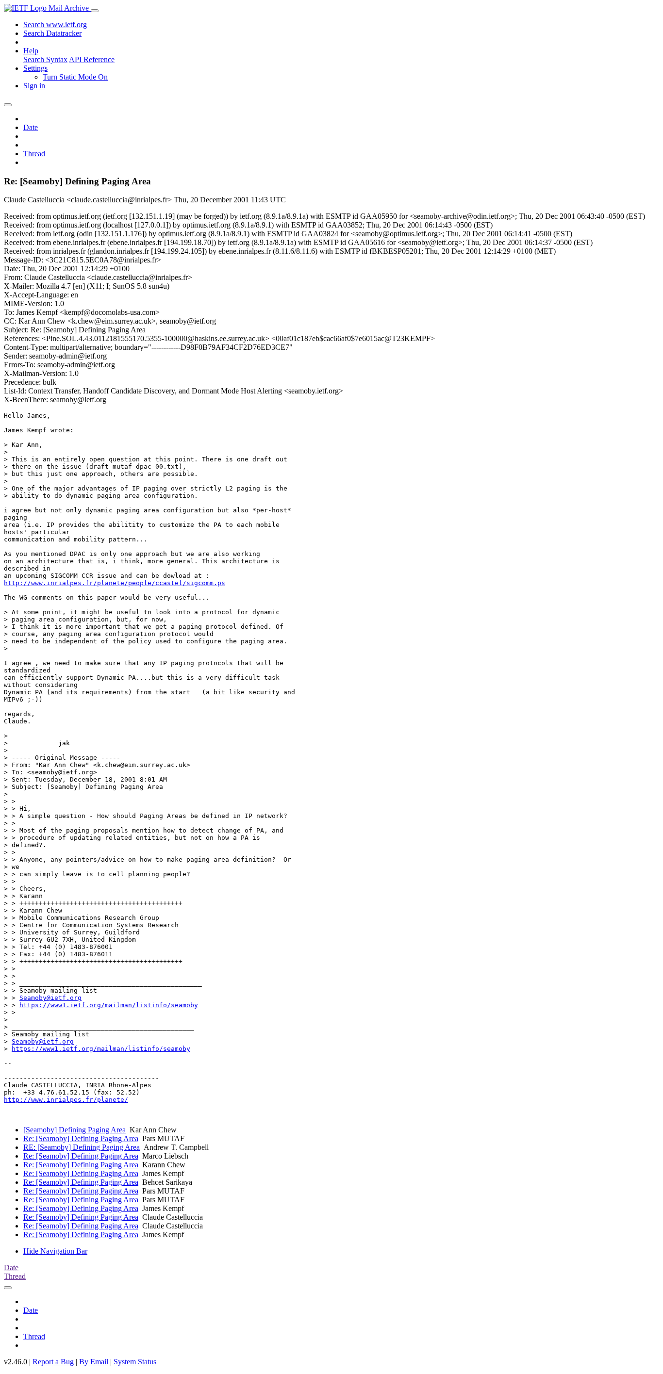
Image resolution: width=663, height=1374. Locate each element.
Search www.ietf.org (55, 24)
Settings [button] (35, 68)
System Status (135, 1362)
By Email (93, 1362)
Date (30, 127)
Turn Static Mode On (75, 77)
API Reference (92, 59)
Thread (34, 153)
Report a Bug (53, 1362)
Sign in (34, 86)
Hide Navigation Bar (55, 1251)
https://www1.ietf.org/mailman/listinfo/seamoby (108, 1005)
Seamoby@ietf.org (50, 997)
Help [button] (30, 51)
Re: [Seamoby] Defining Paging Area (80, 1138)
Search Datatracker (52, 33)
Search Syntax (45, 59)
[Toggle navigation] (95, 10)
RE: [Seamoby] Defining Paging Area (81, 1147)
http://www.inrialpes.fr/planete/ (66, 1099)
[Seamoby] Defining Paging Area (74, 1130)
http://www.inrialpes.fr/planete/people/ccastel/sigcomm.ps (114, 583)
